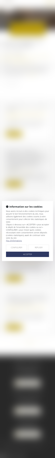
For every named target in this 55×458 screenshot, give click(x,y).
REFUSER (38, 247)
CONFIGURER (16, 247)
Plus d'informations (14, 240)
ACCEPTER (27, 254)
